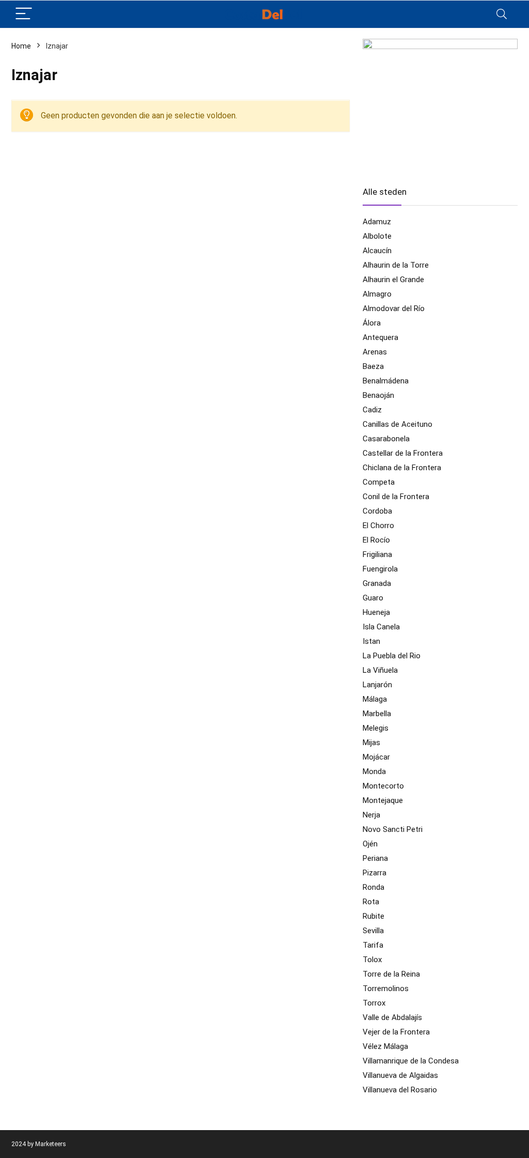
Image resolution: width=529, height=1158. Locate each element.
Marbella (377, 713)
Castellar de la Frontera (403, 453)
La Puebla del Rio (392, 655)
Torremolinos (386, 988)
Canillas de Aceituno (397, 424)
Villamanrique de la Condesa (411, 1061)
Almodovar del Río (394, 308)
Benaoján (378, 395)
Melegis (375, 728)
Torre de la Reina (391, 974)
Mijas (371, 742)
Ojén (370, 843)
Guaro (373, 598)
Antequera (380, 337)
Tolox (372, 959)
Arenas (375, 352)
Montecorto (383, 786)
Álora (372, 323)
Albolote (377, 236)
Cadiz (372, 409)
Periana (375, 858)
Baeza (373, 366)
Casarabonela (386, 438)
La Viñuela (380, 670)
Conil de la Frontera (396, 496)
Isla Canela (381, 626)
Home (21, 46)
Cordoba (377, 511)
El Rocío (376, 540)
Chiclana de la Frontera (402, 467)
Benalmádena (386, 380)
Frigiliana (377, 554)
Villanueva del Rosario (400, 1089)
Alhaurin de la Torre (396, 265)
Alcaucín (377, 250)
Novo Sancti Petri (393, 829)
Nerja (371, 815)
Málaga (375, 699)
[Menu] (23, 14)
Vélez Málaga (385, 1046)
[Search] (501, 14)
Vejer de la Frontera (396, 1032)
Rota (371, 901)
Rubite (373, 916)
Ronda (373, 887)
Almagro (377, 294)
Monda (374, 771)
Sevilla (373, 930)
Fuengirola (380, 569)
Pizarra (374, 872)
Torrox (374, 1003)
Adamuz (377, 221)
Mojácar (376, 757)
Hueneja (376, 612)
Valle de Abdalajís (392, 1017)
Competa (379, 482)
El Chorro (378, 525)
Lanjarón (377, 684)
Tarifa (373, 945)
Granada (377, 583)
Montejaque (383, 800)
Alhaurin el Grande (393, 279)
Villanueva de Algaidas (400, 1075)
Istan (371, 641)
